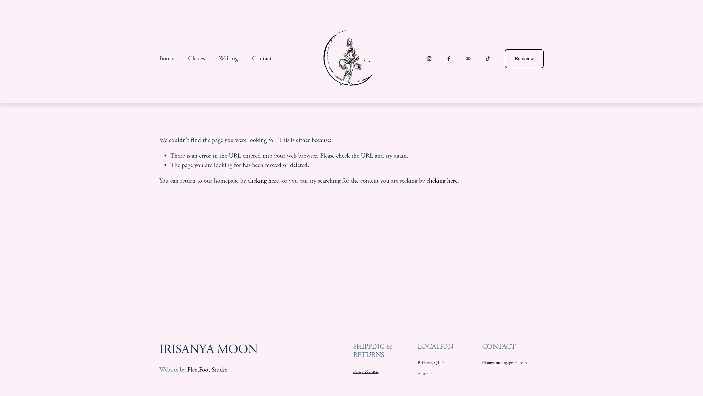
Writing (228, 58)
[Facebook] (448, 58)
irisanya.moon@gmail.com (504, 363)
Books (166, 58)
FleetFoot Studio (207, 370)
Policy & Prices (366, 371)
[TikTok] (487, 58)
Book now (524, 58)
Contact (262, 58)
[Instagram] (429, 58)
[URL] (468, 58)
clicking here (263, 181)
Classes (196, 58)
